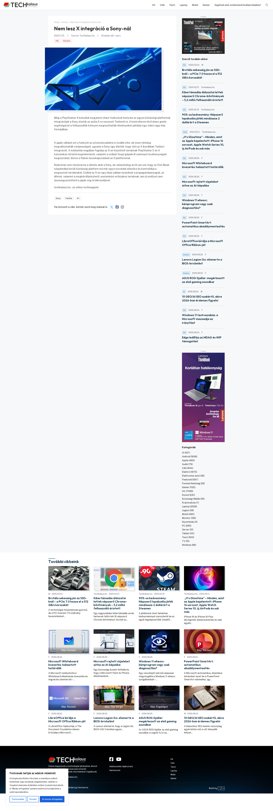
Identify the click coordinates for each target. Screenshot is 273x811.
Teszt (172, 5)
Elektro (186, 472)
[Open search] (267, 5)
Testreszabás (18, 799)
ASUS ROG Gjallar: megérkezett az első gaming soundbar (157, 721)
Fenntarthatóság (191, 483)
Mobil (195, 5)
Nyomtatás (188, 522)
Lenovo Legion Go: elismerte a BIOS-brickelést (114, 719)
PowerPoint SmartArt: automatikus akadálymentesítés (199, 665)
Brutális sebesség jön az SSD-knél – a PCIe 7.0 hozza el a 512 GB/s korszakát (202, 73)
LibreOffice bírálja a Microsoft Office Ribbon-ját (67, 719)
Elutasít (33, 799)
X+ (78, 198)
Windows (186, 545)
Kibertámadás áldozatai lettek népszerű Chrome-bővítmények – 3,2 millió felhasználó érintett (203, 96)
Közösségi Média (191, 498)
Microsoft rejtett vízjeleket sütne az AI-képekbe (112, 663)
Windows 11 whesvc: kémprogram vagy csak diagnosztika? (197, 204)
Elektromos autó (191, 475)
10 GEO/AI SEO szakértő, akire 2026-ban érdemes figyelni (204, 719)
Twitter (68, 198)
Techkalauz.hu (87, 35)
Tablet (185, 533)
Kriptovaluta (189, 502)
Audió (185, 464)
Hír (153, 5)
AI (184, 292)
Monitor (186, 518)
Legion (185, 510)
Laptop (183, 5)
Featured (187, 479)
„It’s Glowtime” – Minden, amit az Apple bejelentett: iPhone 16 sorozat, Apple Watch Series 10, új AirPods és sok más (204, 605)
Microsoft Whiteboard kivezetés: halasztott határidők (63, 665)
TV (183, 541)
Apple (185, 460)
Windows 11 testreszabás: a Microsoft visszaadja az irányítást (200, 318)
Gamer (206, 5)
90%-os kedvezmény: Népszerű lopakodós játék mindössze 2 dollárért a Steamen (202, 118)
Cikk (162, 5)
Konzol (66, 41)
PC (183, 525)
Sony (58, 198)
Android (186, 456)
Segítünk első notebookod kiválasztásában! (237, 5)
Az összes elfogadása (52, 799)
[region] (37, 787)
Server (185, 529)
